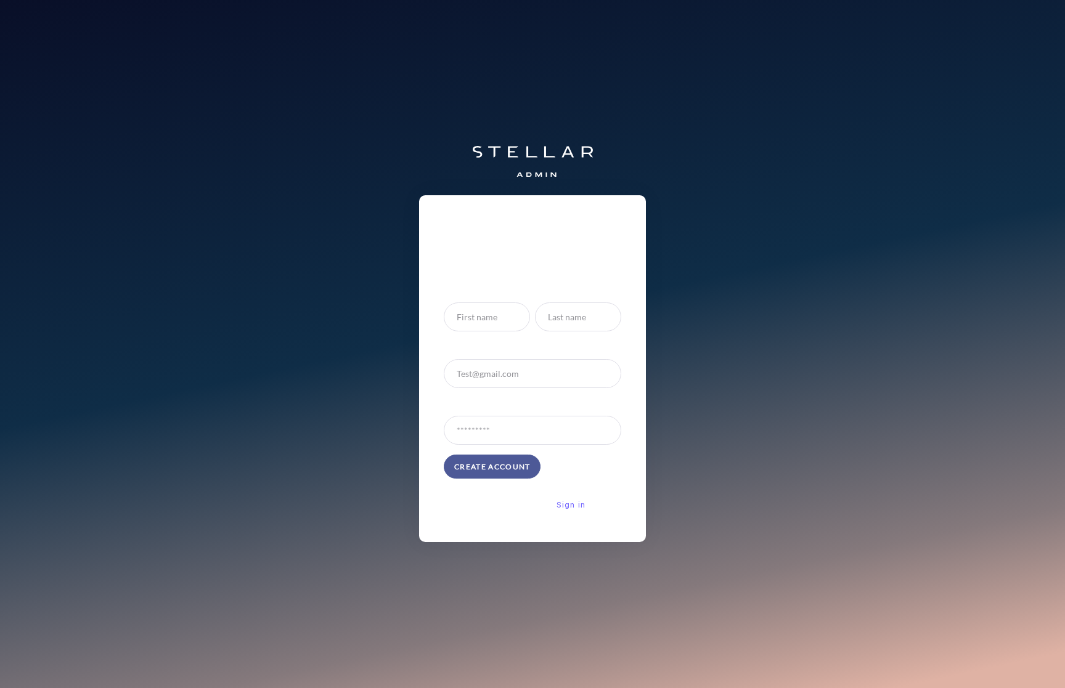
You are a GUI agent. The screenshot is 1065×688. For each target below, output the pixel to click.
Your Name (465, 291)
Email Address (471, 347)
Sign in (571, 504)
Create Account (492, 466)
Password (462, 404)
